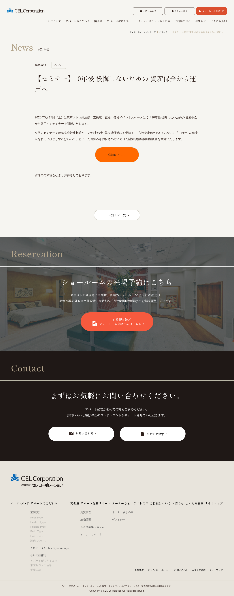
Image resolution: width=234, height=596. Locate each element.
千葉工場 (35, 569)
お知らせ (200, 21)
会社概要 (139, 570)
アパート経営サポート (120, 21)
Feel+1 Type (38, 522)
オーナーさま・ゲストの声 (154, 21)
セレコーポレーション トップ (143, 32)
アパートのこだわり (77, 21)
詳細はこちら (117, 155)
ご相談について (160, 503)
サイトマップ (214, 503)
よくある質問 (219, 21)
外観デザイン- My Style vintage (49, 548)
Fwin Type (36, 531)
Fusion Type (38, 526)
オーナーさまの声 (122, 512)
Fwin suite (36, 536)
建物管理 (85, 519)
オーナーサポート (91, 534)
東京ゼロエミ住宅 (41, 565)
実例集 (98, 21)
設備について (38, 540)
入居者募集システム (92, 526)
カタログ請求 (199, 570)
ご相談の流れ (183, 21)
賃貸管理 (85, 512)
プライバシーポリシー (159, 570)
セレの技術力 (38, 555)
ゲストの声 (118, 519)
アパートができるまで (43, 560)
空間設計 (35, 512)
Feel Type (36, 517)
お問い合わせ (181, 570)
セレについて (53, 21)
